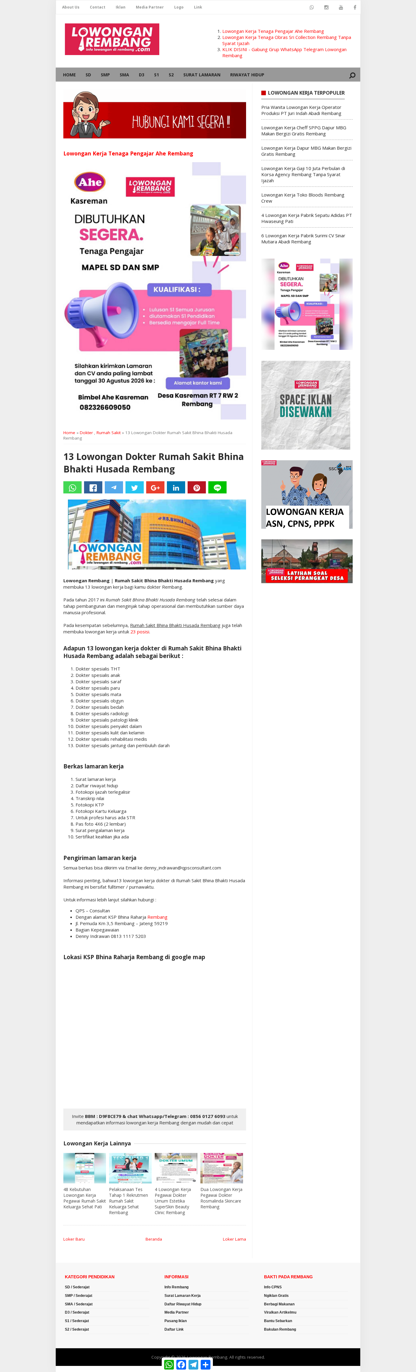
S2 (171, 75)
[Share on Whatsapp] (72, 487)
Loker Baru (74, 1239)
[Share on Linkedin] (176, 487)
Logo (179, 7)
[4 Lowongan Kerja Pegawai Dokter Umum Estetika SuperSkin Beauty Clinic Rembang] (176, 1168)
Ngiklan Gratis (276, 1296)
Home (69, 75)
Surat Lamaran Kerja (182, 1296)
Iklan (120, 7)
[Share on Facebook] (93, 487)
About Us (70, 7)
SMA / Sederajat (79, 1304)
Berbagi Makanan (279, 1304)
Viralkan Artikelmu (280, 1312)
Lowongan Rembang (207, 1357)
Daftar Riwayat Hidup (182, 1304)
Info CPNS (273, 1287)
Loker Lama (234, 1239)
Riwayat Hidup (247, 75)
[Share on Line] (217, 487)
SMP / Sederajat (78, 1296)
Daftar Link (174, 1329)
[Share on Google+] (155, 487)
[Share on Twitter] (134, 487)
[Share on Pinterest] (197, 487)
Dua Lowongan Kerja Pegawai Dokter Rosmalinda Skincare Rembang (221, 1198)
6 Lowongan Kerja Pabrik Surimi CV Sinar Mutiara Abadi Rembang (303, 238)
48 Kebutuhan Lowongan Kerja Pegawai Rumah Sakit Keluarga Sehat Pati (84, 1198)
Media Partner (150, 7)
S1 (156, 75)
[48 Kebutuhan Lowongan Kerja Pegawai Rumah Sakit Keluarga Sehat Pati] (84, 1168)
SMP (105, 75)
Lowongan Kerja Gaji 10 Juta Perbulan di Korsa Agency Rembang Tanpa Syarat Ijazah (303, 174)
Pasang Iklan (175, 1321)
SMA (124, 75)
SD (88, 75)
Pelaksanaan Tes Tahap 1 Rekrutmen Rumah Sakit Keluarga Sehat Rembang (128, 1200)
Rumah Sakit (109, 432)
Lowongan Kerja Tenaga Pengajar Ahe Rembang (273, 31)
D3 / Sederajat (77, 1312)
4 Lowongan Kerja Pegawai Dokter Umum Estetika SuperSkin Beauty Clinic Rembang (173, 1200)
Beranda (154, 1239)
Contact (97, 7)
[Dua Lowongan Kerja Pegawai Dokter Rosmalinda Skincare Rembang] (221, 1168)
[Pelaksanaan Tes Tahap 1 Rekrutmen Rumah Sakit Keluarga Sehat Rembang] (130, 1168)
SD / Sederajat (77, 1287)
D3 (141, 75)
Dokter (86, 432)
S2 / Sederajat (77, 1329)
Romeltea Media (73, 1369)
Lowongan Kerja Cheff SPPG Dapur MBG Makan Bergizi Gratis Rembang (303, 130)
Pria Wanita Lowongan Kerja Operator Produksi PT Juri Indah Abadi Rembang (301, 110)
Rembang (157, 917)
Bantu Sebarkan (278, 1321)
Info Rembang (176, 1287)
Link (198, 7)
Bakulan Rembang (280, 1329)
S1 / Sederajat (77, 1321)
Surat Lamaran (201, 75)
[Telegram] (114, 487)
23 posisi (139, 632)
